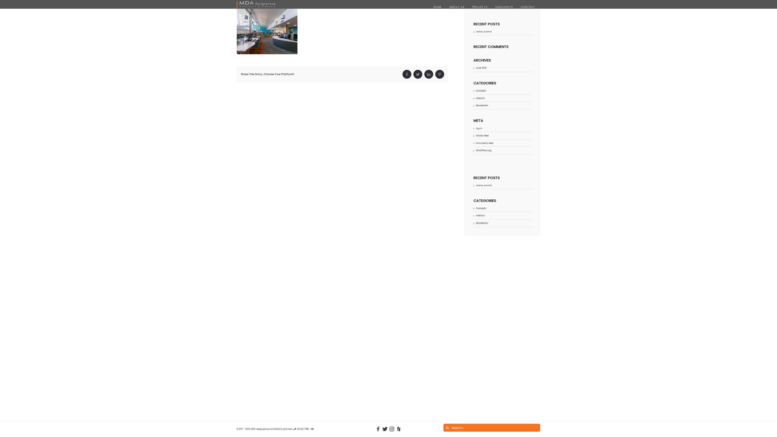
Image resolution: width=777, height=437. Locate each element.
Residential (482, 105)
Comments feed (484, 143)
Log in (479, 128)
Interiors (480, 98)
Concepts (481, 90)
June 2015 (481, 67)
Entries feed (482, 135)
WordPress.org (483, 150)
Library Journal (484, 31)
